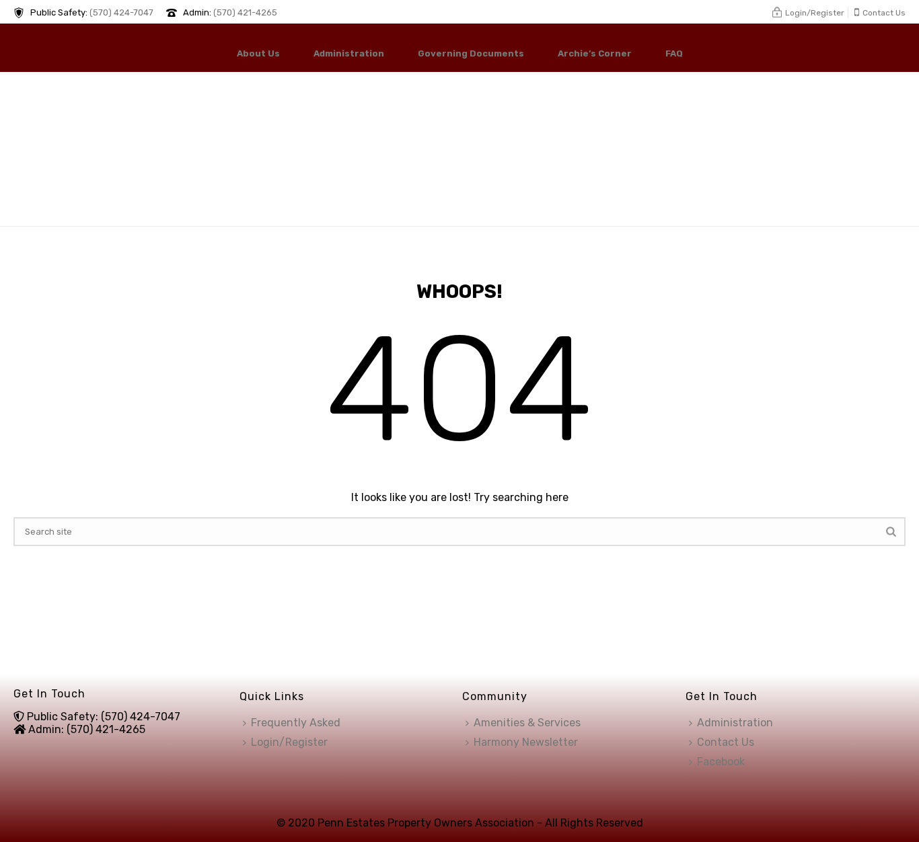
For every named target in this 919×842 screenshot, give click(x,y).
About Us (258, 53)
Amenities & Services (527, 722)
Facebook (721, 761)
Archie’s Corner (595, 53)
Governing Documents (471, 53)
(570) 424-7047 (121, 12)
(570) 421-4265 (245, 12)
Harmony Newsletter (526, 742)
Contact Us (725, 742)
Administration (349, 53)
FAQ (674, 53)
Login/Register (289, 742)
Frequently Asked (295, 722)
